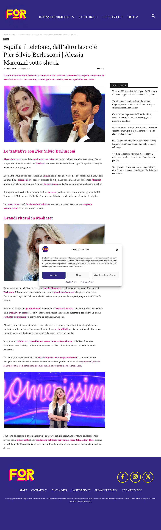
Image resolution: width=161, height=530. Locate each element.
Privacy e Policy (87, 282)
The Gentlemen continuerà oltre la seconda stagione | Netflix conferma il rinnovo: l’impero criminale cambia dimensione (133, 104)
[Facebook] (122, 477)
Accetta (54, 275)
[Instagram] (135, 477)
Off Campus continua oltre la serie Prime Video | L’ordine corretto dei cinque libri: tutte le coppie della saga (134, 144)
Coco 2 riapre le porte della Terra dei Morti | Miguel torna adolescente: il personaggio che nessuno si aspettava (132, 117)
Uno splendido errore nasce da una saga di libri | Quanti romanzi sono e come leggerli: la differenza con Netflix (135, 170)
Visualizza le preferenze (105, 275)
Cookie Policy (71, 282)
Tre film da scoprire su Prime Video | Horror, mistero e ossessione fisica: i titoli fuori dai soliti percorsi (133, 157)
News (13, 35)
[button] (117, 249)
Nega (78, 275)
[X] (147, 477)
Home (5, 35)
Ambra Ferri (11, 68)
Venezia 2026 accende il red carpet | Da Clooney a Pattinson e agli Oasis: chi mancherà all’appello (134, 93)
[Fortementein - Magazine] (15, 15)
